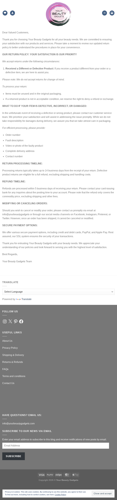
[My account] (12, 13)
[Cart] (112, 13)
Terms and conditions (13, 376)
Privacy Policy (10, 348)
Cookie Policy (60, 495)
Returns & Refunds (12, 362)
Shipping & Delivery (13, 355)
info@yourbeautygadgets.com (18, 423)
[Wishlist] (5, 13)
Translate (26, 299)
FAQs (5, 369)
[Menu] (104, 13)
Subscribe (13, 456)
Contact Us (8, 383)
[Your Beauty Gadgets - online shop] (58, 13)
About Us (7, 341)
